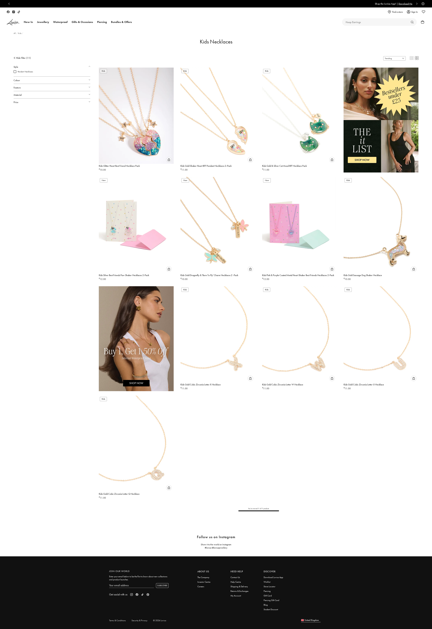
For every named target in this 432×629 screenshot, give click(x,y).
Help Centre (236, 581)
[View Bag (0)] (421, 22)
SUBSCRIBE (162, 585)
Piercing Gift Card (271, 600)
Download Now (230, 3)
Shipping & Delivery (239, 586)
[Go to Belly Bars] (412, 22)
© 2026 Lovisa (159, 620)
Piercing (267, 591)
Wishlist (267, 581)
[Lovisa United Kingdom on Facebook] (8, 11)
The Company (203, 577)
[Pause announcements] (422, 3)
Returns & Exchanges (240, 591)
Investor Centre (203, 581)
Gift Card (268, 595)
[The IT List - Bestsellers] (381, 116)
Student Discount (271, 609)
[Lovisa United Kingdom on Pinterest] (147, 594)
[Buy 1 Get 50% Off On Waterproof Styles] (136, 335)
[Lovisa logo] (13, 22)
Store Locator (269, 586)
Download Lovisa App (273, 577)
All (15, 33)
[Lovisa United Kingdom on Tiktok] (19, 11)
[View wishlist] (423, 11)
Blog (266, 604)
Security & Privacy (139, 620)
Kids (20, 33)
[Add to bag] (169, 159)
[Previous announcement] (10, 4)
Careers (200, 586)
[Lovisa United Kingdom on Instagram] (13, 11)
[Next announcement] (416, 4)
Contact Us (235, 577)
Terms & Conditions (117, 620)
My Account (236, 595)
